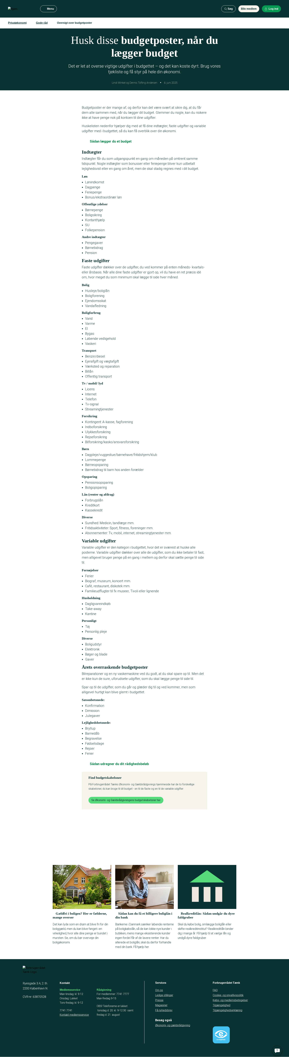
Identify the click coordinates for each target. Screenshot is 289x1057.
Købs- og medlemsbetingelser (230, 1000)
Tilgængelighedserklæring (227, 1010)
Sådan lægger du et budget (111, 141)
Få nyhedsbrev (163, 1010)
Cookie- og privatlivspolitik (228, 995)
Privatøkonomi (17, 22)
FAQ (215, 990)
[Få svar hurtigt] (277, 1050)
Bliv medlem (249, 8)
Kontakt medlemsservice (74, 1014)
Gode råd (42, 22)
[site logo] (21, 9)
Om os (159, 990)
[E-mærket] (221, 1034)
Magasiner (161, 1005)
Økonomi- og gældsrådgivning (172, 1025)
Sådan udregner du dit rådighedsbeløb (119, 764)
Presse (159, 1000)
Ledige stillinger (164, 995)
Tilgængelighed (221, 1005)
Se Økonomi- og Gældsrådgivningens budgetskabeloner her (126, 800)
